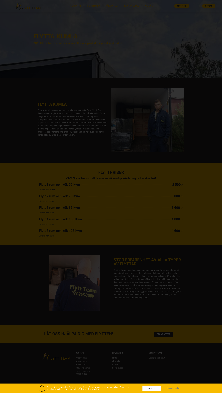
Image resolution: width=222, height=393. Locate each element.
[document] (111, 196)
